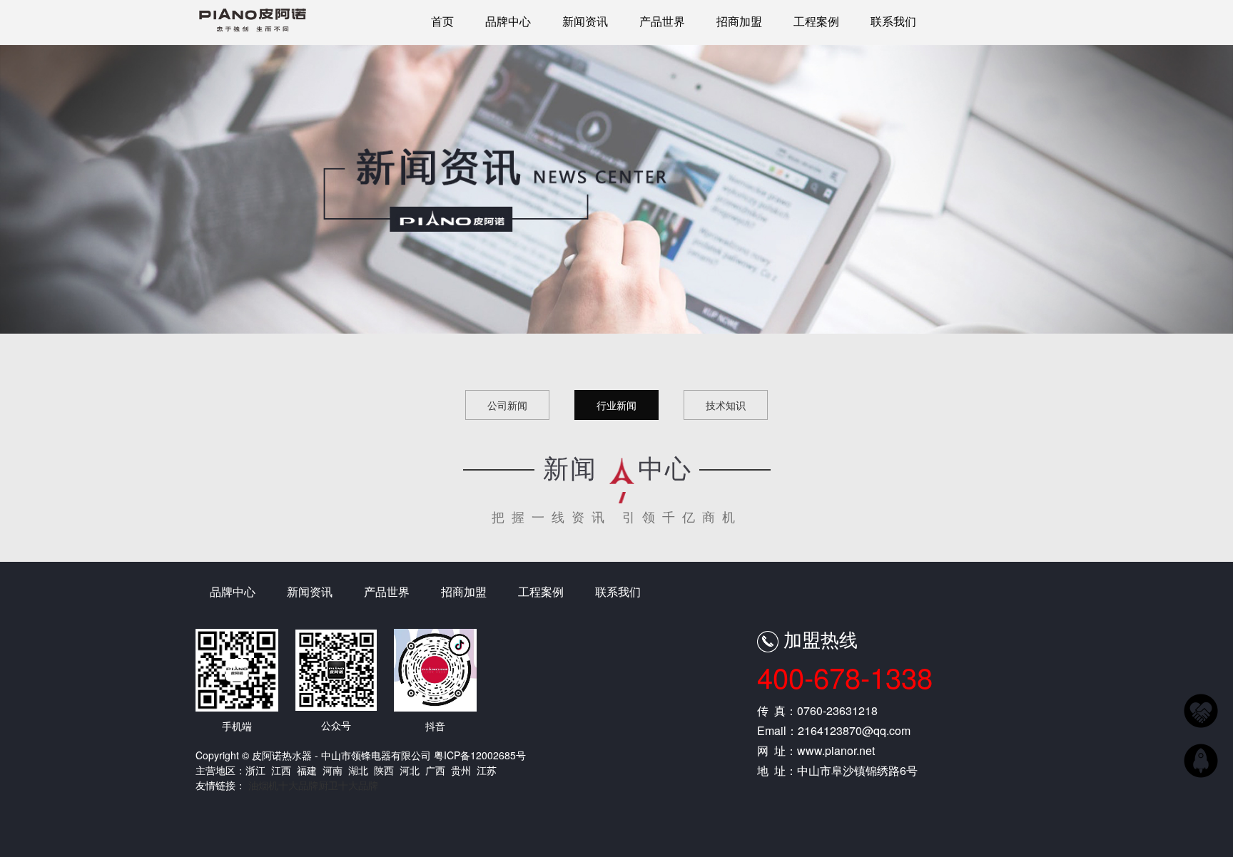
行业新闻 (616, 405)
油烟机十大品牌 (283, 785)
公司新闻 (507, 405)
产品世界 (662, 21)
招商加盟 (739, 21)
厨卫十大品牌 (348, 785)
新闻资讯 (585, 21)
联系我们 (893, 21)
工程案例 (816, 21)
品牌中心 (508, 21)
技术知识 (726, 405)
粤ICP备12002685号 (480, 755)
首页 (442, 21)
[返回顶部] (1201, 758)
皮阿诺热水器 (253, 25)
